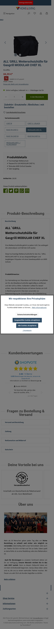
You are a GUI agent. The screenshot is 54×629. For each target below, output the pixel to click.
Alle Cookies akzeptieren (27, 325)
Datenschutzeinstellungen (27, 314)
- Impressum (27, 330)
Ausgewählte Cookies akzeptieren (27, 320)
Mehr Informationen (39, 307)
